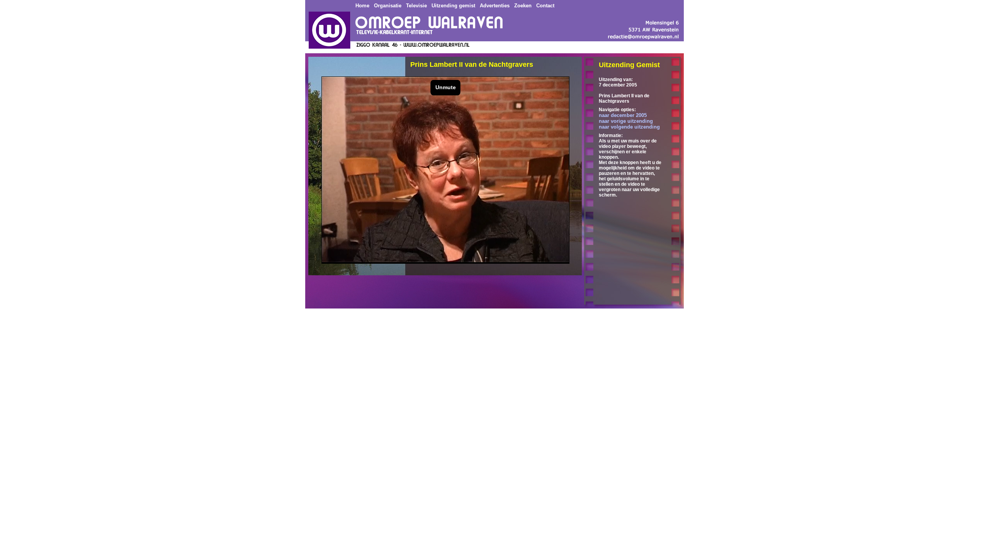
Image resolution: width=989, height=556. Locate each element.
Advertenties (495, 5)
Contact (545, 5)
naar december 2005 (623, 115)
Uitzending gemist (453, 5)
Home (362, 5)
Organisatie (387, 5)
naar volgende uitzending (629, 127)
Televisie (416, 5)
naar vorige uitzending (626, 121)
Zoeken (523, 5)
